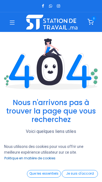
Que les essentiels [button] (43, 173)
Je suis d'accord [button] (80, 173)
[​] (43, 6)
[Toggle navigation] (12, 22)
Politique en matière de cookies (29, 158)
